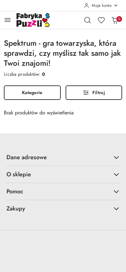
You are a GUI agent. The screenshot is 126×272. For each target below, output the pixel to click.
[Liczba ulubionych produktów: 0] (101, 20)
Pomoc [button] (14, 191)
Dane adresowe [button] (26, 157)
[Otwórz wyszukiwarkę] (87, 20)
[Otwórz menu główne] (7, 20)
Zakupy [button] (15, 208)
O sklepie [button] (18, 174)
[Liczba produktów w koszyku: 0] (114, 20)
